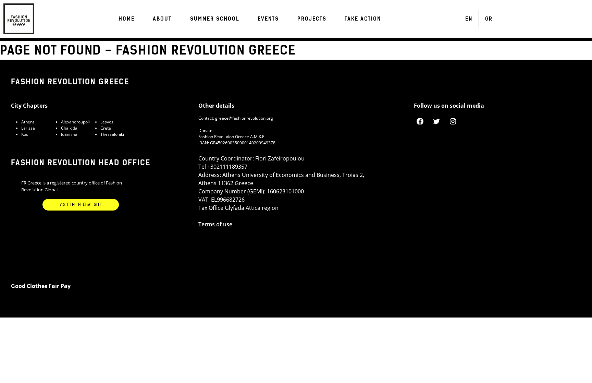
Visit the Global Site (81, 204)
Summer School (214, 19)
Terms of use (215, 224)
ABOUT (162, 19)
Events (268, 19)
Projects (311, 19)
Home (127, 19)
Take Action (363, 19)
